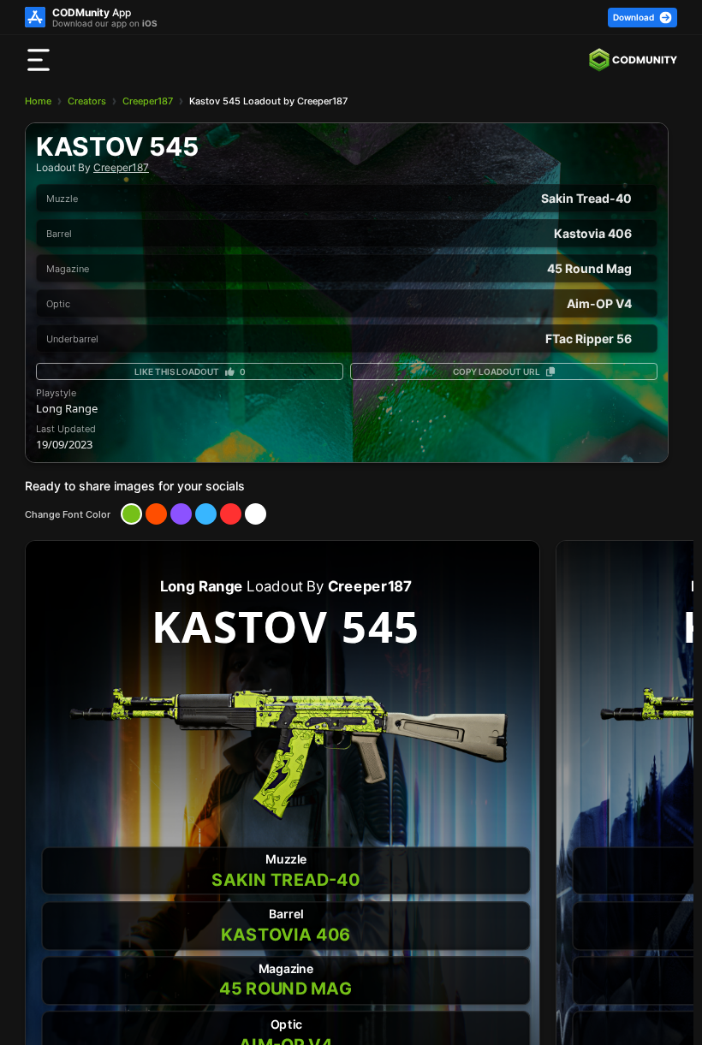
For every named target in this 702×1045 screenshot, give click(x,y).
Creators (87, 101)
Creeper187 (147, 101)
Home (38, 101)
